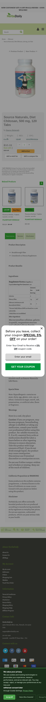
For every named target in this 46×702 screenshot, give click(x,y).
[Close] (42, 328)
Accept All (9, 697)
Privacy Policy (28, 691)
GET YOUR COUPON (23, 366)
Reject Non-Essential (26, 697)
